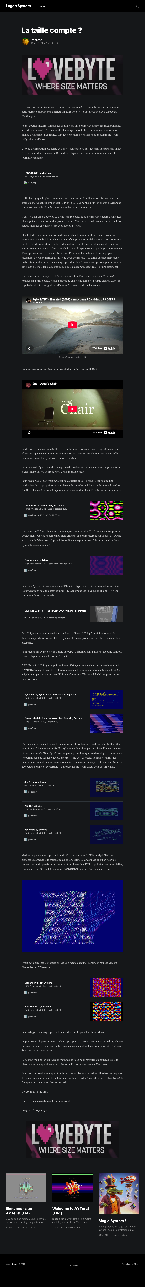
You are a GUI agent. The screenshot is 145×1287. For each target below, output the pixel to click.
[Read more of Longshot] (25, 41)
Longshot (36, 39)
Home (42, 6)
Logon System (18, 5)
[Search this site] (137, 6)
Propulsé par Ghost (130, 1264)
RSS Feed (74, 1265)
